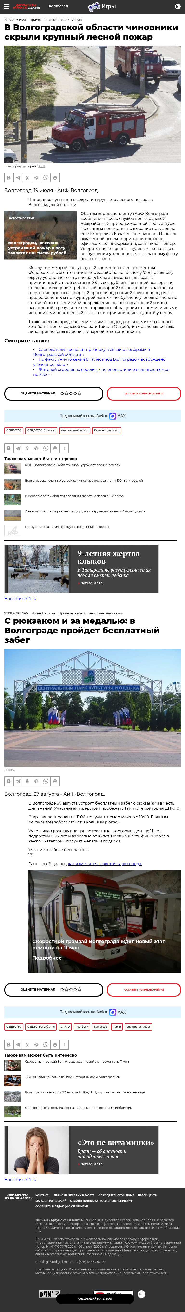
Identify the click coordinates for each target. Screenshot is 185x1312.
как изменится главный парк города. (105, 864)
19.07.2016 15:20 (15, 19)
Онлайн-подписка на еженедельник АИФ (101, 1200)
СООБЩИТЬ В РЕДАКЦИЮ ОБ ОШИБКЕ (61, 1206)
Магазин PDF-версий (50, 1200)
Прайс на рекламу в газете (74, 1195)
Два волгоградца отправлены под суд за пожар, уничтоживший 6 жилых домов (85, 511)
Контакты (42, 1195)
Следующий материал (95, 1298)
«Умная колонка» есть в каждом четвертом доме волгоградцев (72, 1077)
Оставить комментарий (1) (144, 393)
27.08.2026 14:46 (16, 613)
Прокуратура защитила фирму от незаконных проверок (67, 527)
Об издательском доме (116, 1195)
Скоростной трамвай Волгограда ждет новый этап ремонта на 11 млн (99, 945)
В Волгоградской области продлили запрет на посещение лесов (74, 496)
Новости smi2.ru (20, 598)
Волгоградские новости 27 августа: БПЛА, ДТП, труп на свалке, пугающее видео (85, 1092)
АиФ (41, 166)
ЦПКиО (9, 770)
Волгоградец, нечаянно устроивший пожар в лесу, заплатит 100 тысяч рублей (84, 480)
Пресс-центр (147, 1195)
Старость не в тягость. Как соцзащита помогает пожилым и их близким (78, 1108)
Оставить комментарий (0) (144, 989)
